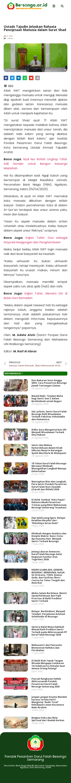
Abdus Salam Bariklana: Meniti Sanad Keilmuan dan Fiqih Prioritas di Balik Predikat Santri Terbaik (49, 597)
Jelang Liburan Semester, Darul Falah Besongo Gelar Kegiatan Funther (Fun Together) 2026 (46, 555)
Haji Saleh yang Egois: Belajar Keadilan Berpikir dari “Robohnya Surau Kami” (48, 520)
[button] (6, 78)
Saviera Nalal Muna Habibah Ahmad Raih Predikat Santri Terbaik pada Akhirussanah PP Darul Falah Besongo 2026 (49, 630)
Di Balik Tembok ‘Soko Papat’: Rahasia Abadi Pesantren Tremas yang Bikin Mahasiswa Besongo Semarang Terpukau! (48, 503)
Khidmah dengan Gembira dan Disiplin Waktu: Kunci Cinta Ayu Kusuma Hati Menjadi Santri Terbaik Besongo (48, 537)
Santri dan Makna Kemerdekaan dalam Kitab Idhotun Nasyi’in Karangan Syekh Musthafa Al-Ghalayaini (48, 449)
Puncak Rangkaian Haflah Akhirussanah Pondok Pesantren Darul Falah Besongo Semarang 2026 (46, 682)
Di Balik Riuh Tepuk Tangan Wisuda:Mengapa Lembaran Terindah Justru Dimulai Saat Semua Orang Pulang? (48, 664)
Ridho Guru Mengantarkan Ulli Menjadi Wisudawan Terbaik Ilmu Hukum (48, 432)
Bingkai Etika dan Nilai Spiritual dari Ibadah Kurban (47, 719)
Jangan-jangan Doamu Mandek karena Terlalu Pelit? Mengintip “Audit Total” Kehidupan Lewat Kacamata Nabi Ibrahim (49, 702)
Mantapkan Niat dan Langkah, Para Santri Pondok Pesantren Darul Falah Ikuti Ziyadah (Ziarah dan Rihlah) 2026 (49, 485)
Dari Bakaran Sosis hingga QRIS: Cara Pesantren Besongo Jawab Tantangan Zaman (49, 383)
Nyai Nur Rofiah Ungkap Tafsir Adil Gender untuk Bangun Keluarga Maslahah (35, 163)
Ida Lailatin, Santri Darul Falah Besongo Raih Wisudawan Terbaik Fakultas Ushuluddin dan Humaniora (49, 415)
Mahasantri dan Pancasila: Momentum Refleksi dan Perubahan (46, 647)
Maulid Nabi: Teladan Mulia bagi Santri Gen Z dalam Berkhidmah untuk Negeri (47, 398)
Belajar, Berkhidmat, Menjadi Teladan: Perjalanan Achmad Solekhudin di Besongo (48, 614)
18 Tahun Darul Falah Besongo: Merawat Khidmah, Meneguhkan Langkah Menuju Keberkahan (49, 467)
